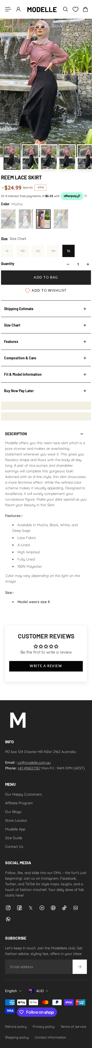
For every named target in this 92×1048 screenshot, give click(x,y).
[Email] (75, 907)
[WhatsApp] (8, 919)
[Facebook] (19, 907)
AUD (40, 991)
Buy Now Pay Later (19, 391)
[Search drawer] (65, 9)
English (11, 991)
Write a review (46, 666)
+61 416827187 (29, 768)
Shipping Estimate (18, 309)
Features (11, 341)
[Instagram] (8, 907)
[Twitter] (30, 907)
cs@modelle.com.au (34, 762)
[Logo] (42, 9)
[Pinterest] (53, 907)
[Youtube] (42, 907)
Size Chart (12, 325)
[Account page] (18, 9)
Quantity (7, 263)
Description (16, 434)
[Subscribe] (80, 967)
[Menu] (8, 9)
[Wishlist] (75, 9)
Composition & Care (20, 358)
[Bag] (85, 9)
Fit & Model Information (23, 374)
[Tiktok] (64, 907)
